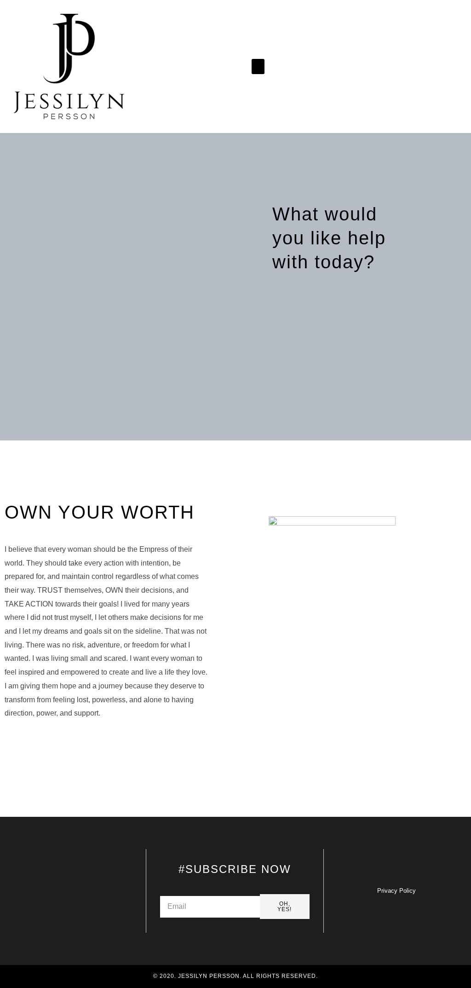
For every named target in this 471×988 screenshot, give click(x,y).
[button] (258, 66)
